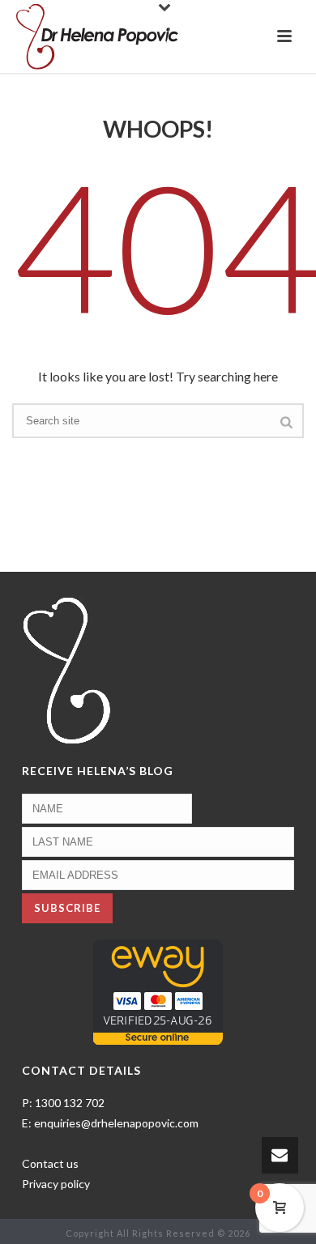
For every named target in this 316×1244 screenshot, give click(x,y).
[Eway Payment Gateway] (158, 991)
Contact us (50, 1163)
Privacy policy (56, 1184)
